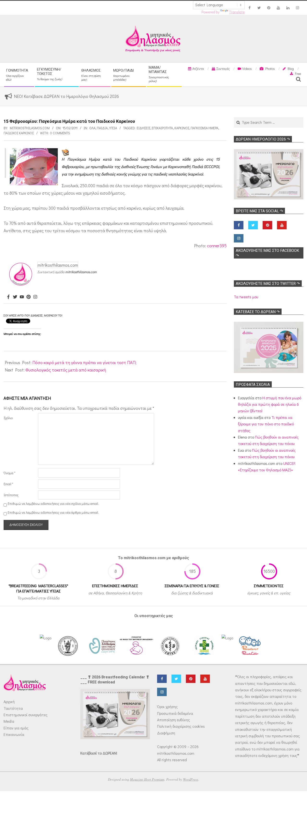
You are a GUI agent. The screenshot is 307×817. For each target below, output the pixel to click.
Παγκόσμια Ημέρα (204, 128)
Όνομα (9, 473)
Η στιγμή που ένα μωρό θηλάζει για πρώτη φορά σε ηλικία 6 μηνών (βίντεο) (269, 404)
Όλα (92, 128)
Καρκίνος (181, 128)
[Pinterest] (28, 297)
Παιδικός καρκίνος (19, 133)
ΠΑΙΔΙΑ (102, 128)
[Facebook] (8, 297)
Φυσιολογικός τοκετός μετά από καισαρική (65, 370)
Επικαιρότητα (162, 128)
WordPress (190, 779)
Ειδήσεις (143, 128)
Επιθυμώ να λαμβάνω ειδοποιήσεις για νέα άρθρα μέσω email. (53, 512)
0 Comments (60, 133)
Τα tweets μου (246, 296)
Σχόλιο (8, 418)
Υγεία (113, 128)
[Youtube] (22, 297)
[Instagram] (35, 297)
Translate (237, 12)
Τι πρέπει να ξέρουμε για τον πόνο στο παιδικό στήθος (266, 424)
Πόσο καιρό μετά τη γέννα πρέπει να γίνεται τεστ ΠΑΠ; (84, 362)
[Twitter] (15, 297)
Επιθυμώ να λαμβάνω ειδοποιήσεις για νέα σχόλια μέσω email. (53, 503)
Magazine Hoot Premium (147, 779)
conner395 (217, 245)
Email (8, 484)
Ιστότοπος (11, 495)
